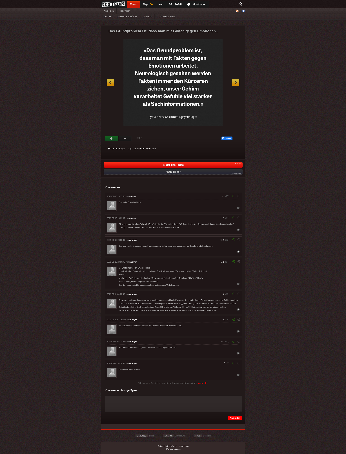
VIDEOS (148, 17)
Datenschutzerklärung (167, 446)
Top (148, 4)
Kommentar (117, 148)
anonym (133, 196)
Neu (160, 4)
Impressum (184, 446)
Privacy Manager (173, 449)
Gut (111, 138)
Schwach (125, 138)
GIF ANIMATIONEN (167, 17)
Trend (133, 4)
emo (154, 148)
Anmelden (109, 11)
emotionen (139, 148)
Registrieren (124, 11)
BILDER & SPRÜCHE (127, 17)
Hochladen (199, 4)
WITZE (108, 17)
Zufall (178, 4)
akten (148, 148)
